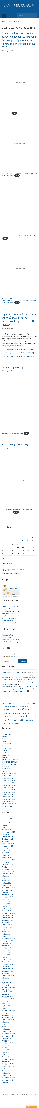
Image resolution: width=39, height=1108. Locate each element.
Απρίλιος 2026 (6, 827)
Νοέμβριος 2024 (7, 867)
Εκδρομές (15, 710)
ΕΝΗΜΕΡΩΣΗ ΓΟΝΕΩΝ (10, 762)
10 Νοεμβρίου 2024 (7, 51)
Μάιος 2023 (6, 906)
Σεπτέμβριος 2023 (8, 899)
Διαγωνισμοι (31, 704)
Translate (12, 656)
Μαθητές (24, 716)
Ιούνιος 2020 (6, 978)
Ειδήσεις (21, 706)
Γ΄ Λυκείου (10, 703)
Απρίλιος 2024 (6, 883)
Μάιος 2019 (6, 1004)
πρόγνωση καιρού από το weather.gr (10, 596)
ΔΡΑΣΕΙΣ (4, 753)
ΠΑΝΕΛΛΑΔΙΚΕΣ (7, 776)
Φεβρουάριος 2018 (8, 1034)
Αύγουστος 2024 (7, 874)
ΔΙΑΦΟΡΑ (5, 750)
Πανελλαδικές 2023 (8, 792)
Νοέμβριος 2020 (7, 971)
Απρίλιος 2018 (6, 1029)
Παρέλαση (29, 720)
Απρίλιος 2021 (6, 960)
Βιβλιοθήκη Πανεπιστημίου (11, 642)
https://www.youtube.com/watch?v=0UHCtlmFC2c (18, 349)
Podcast (4, 741)
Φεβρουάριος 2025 (8, 860)
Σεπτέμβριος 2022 (8, 925)
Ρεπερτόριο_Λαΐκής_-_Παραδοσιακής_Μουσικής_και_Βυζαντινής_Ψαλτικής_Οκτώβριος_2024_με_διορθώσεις (19, 300)
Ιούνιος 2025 (6, 851)
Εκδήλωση (25, 706)
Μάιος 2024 (6, 881)
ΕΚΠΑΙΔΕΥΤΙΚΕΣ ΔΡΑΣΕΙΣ (10, 760)
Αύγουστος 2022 (7, 927)
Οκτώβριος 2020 (7, 973)
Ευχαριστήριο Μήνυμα (9, 691)
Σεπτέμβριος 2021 (8, 950)
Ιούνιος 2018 (6, 1024)
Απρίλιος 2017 (6, 1054)
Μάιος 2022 (6, 932)
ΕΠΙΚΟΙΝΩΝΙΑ (6, 767)
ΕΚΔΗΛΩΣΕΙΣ (6, 755)
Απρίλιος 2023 (6, 909)
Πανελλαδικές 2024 (8, 794)
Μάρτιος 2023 (6, 911)
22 (23, 551)
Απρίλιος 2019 (6, 1006)
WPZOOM (33, 1094)
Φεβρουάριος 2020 (8, 987)
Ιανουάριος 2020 (7, 990)
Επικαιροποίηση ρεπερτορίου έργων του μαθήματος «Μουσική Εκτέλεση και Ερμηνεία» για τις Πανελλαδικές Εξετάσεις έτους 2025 (19, 40)
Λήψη (14, 113)
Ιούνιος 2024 (6, 878)
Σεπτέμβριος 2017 (8, 1045)
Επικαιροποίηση (6, 113)
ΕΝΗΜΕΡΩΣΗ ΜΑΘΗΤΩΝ (10, 764)
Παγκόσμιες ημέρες (32, 716)
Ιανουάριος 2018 (7, 1036)
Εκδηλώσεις (7, 709)
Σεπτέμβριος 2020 (8, 976)
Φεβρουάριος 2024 (8, 888)
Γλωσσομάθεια (22, 704)
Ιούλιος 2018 (6, 1022)
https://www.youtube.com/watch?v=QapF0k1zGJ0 (18, 353)
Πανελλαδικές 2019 (8, 785)
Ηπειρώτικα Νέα (7, 635)
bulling (3, 704)
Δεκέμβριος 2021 (7, 943)
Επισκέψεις (6, 716)
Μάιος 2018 (6, 1027)
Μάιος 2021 (6, 957)
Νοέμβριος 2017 (7, 1041)
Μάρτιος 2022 (6, 936)
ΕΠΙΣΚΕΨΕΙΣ (6, 769)
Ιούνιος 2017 (6, 1050)
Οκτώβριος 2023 (7, 897)
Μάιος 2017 (6, 1052)
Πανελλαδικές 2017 (8, 780)
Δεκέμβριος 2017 (7, 1038)
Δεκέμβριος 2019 (7, 992)
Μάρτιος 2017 (6, 1057)
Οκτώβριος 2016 (7, 1064)
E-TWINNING (6, 734)
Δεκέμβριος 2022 (7, 918)
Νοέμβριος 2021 (7, 946)
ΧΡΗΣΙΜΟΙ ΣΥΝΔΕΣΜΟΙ (10, 804)
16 (28, 547)
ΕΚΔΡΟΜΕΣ (5, 757)
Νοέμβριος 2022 (7, 920)
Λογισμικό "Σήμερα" (13, 573)
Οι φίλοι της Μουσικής (10, 618)
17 (33, 547)
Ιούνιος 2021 (6, 955)
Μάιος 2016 (6, 1071)
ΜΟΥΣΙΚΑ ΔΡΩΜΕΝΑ (9, 774)
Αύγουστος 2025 (7, 846)
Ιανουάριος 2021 (7, 966)
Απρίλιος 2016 (6, 1073)
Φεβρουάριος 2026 (8, 832)
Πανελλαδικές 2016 (14, 720)
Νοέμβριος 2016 (7, 1061)
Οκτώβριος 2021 (7, 948)
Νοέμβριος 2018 (7, 1015)
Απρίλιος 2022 (6, 934)
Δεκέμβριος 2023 (7, 892)
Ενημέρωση (24, 709)
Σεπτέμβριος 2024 (8, 871)
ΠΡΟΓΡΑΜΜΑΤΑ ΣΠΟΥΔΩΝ (11, 801)
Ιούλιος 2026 (6, 820)
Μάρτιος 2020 (6, 985)
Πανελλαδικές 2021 (8, 790)
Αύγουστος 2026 (7, 818)
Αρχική (4, 21)
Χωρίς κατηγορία (7, 806)
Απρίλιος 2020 (6, 983)
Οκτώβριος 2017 (7, 1043)
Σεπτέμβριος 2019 (8, 999)
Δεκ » (8, 559)
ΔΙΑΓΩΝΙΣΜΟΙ (6, 748)
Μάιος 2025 (6, 853)
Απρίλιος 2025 (6, 855)
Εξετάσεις (26, 713)
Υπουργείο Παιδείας (8, 609)
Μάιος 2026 (6, 825)
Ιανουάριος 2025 (7, 862)
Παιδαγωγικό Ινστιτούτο (10, 611)
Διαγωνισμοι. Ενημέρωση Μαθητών (10, 706)
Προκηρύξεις (16, 723)
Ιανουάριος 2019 (7, 1013)
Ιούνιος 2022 (6, 929)
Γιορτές (17, 704)
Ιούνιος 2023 (6, 904)
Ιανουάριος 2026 (7, 834)
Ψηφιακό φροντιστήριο (14, 367)
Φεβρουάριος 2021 (8, 964)
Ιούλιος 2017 (6, 1048)
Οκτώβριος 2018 (7, 1017)
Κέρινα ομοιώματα (8, 637)
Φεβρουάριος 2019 (8, 1010)
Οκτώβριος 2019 (7, 997)
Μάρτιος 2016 (6, 1075)
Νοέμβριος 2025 (7, 839)
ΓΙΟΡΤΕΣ (5, 746)
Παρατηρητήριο (7, 621)
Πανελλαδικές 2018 (8, 783)
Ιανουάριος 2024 (7, 890)
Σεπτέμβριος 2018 (8, 1020)
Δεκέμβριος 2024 (7, 865)
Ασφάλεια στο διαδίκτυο (10, 616)
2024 (8, 21)
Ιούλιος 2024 (6, 876)
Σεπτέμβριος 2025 (8, 844)
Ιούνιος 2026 (6, 823)
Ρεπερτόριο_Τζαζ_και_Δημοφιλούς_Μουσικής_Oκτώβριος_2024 (19, 236)
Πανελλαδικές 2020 (8, 787)
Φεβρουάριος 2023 (8, 913)
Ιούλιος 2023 (6, 902)
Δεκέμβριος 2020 (7, 969)
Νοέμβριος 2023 (7, 895)
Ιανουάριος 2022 (7, 941)
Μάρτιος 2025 (6, 858)
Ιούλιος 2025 (6, 848)
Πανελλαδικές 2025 (8, 797)
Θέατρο (12, 716)
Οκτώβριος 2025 (7, 841)
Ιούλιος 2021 (6, 953)
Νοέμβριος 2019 (7, 994)
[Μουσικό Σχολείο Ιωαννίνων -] (19, 6)
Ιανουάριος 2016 (7, 1080)
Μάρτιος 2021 (6, 962)
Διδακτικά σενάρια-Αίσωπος (11, 623)
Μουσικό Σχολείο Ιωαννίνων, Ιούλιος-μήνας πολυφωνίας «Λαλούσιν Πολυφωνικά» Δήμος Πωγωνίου (17, 681)
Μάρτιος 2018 (6, 1031)
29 (23, 554)
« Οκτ (3, 559)
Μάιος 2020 (6, 980)
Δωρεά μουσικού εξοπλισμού (12, 672)
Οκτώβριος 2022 (7, 922)
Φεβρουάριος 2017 (8, 1059)
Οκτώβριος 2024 (7, 869)
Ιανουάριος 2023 (7, 915)
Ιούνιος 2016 (6, 1068)
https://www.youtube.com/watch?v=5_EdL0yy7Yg (18, 357)
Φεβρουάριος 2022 (8, 939)
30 (28, 554)
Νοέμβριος (14, 21)
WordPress (6, 1094)
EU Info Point (6, 739)
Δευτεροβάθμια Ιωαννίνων (11, 607)
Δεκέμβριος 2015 (7, 1082)
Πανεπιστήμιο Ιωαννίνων (10, 640)
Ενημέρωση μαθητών (13, 713)
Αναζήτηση (35, 15)
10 (33, 544)
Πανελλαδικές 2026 (8, 799)
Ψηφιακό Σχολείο (8, 614)
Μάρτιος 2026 (6, 830)
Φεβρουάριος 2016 (8, 1078)
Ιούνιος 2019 (6, 1001)
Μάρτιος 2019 (6, 1008)
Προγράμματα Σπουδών (7, 723)
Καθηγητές (16, 716)
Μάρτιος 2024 (6, 885)
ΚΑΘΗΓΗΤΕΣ (6, 771)
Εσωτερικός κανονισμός (15, 444)
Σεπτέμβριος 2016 (8, 1066)
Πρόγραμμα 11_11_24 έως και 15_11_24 (12, 433)
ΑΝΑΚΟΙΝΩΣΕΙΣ (7, 743)
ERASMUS (5, 736)
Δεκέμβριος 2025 (7, 837)
